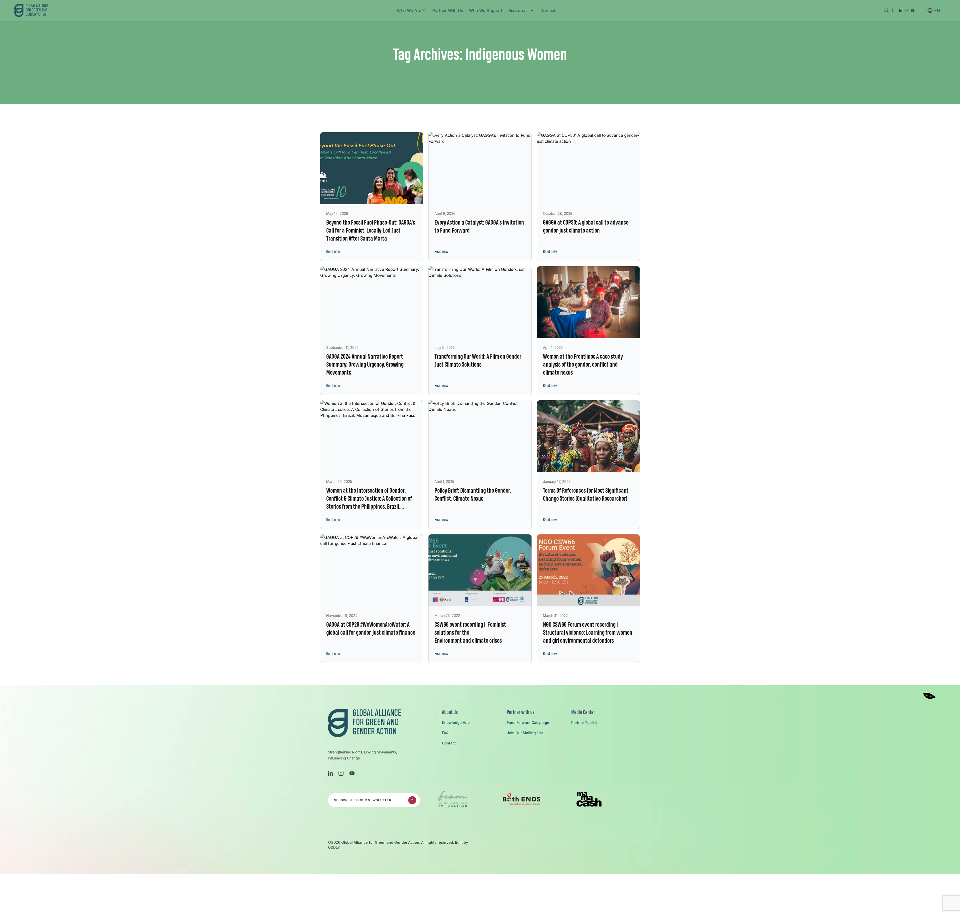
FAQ (445, 733)
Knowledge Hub (456, 722)
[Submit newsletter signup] (412, 800)
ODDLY (334, 847)
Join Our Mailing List (525, 733)
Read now (333, 252)
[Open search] (886, 11)
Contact (449, 743)
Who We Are (409, 10)
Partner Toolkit (584, 722)
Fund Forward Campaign (528, 722)
